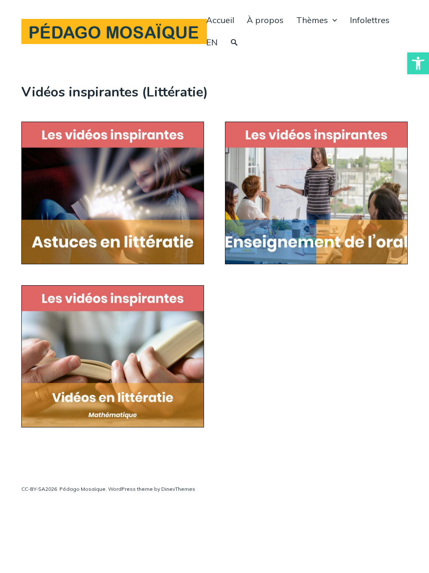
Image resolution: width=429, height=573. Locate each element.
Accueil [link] (220, 20)
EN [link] (211, 42)
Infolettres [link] (370, 20)
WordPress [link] (122, 489)
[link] (418, 63)
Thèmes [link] (312, 20)
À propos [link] (265, 20)
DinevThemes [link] (177, 489)
